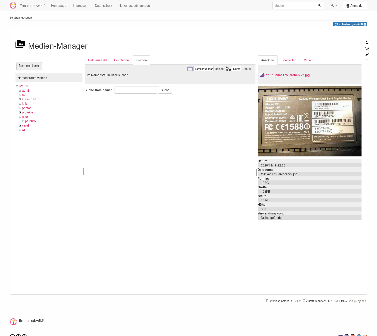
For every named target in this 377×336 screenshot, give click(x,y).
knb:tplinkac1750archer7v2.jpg (287, 75)
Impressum (80, 5)
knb (24, 103)
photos (26, 108)
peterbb (30, 121)
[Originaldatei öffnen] (310, 121)
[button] (334, 5)
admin (26, 90)
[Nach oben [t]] (367, 60)
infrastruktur (30, 99)
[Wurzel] (24, 86)
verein (26, 125)
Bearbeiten (288, 60)
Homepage (58, 5)
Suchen (141, 60)
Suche (165, 90)
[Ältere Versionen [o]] (367, 48)
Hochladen (121, 60)
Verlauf (309, 60)
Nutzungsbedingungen (134, 5)
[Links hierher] (367, 54)
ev (23, 95)
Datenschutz (103, 5)
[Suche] (319, 5)
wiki (24, 129)
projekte (27, 112)
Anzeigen (267, 60)
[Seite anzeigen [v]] (367, 42)
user (25, 116)
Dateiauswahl (97, 60)
